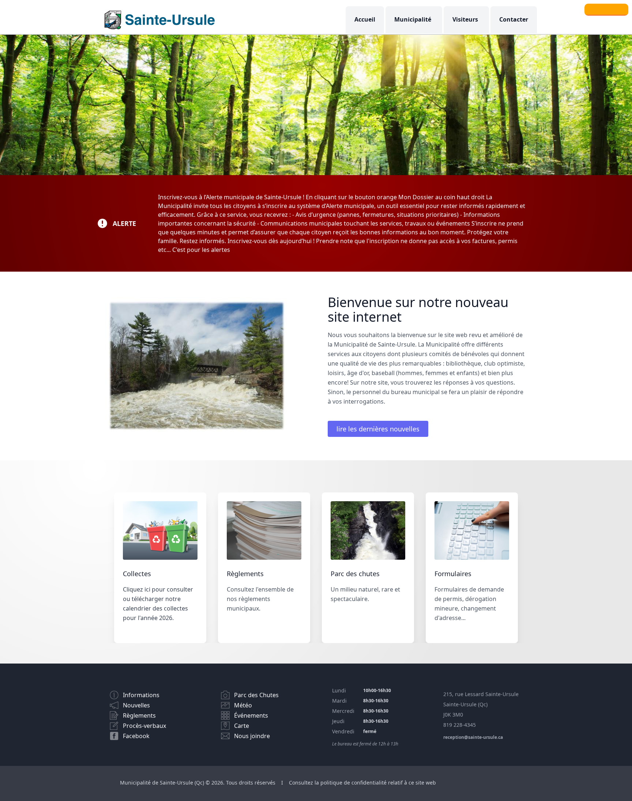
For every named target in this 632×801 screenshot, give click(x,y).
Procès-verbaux (144, 726)
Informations (141, 695)
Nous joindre (252, 736)
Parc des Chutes (256, 695)
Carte (241, 726)
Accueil (364, 19)
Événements (251, 715)
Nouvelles (136, 705)
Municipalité (412, 19)
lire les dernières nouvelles (378, 428)
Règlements (139, 715)
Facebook (136, 736)
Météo (243, 705)
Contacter (513, 19)
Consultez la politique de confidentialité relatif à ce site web (362, 782)
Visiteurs (465, 19)
